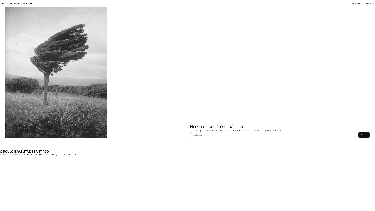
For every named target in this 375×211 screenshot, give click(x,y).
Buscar (364, 135)
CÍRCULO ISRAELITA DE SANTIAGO (16, 3)
